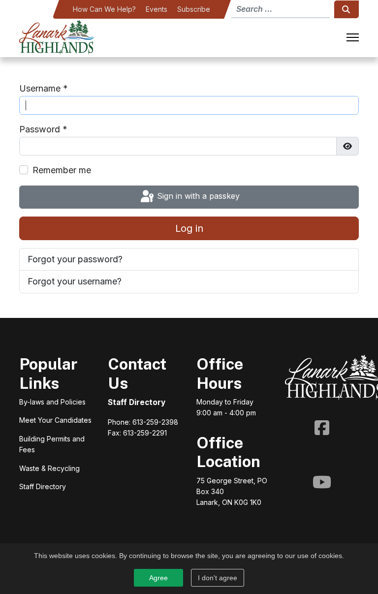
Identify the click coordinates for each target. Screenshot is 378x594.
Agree (158, 578)
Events (156, 9)
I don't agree (217, 578)
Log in (189, 228)
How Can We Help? (104, 9)
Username (43, 88)
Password (43, 129)
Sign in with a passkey (197, 196)
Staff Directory (136, 402)
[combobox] (280, 9)
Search (346, 9)
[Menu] (352, 37)
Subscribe (193, 9)
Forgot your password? (75, 259)
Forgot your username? (75, 281)
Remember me (61, 170)
